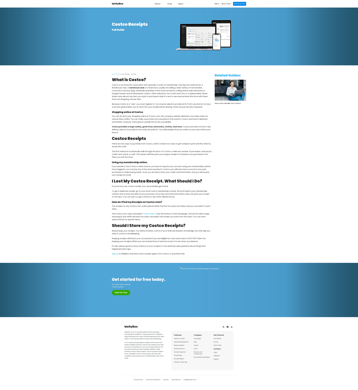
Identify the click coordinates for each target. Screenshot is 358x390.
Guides (118, 74)
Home (113, 74)
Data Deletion (176, 379)
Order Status (149, 214)
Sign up (115, 254)
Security (166, 379)
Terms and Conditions (153, 379)
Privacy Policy (138, 379)
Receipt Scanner (179, 348)
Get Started (217, 338)
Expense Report (179, 345)
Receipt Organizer (180, 352)
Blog (195, 342)
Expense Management (181, 342)
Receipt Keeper (179, 358)
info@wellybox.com (189, 379)
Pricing (170, 4)
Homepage (197, 338)
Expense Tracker (179, 338)
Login (215, 352)
